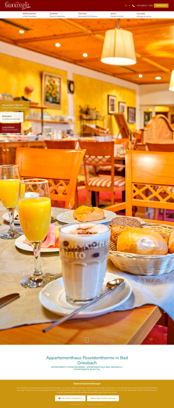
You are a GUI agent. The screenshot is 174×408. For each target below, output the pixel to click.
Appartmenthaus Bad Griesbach (104, 367)
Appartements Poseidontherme (68, 367)
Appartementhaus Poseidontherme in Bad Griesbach (87, 360)
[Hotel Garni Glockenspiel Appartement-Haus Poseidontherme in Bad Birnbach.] (17, 5)
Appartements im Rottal (87, 369)
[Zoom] (87, 181)
